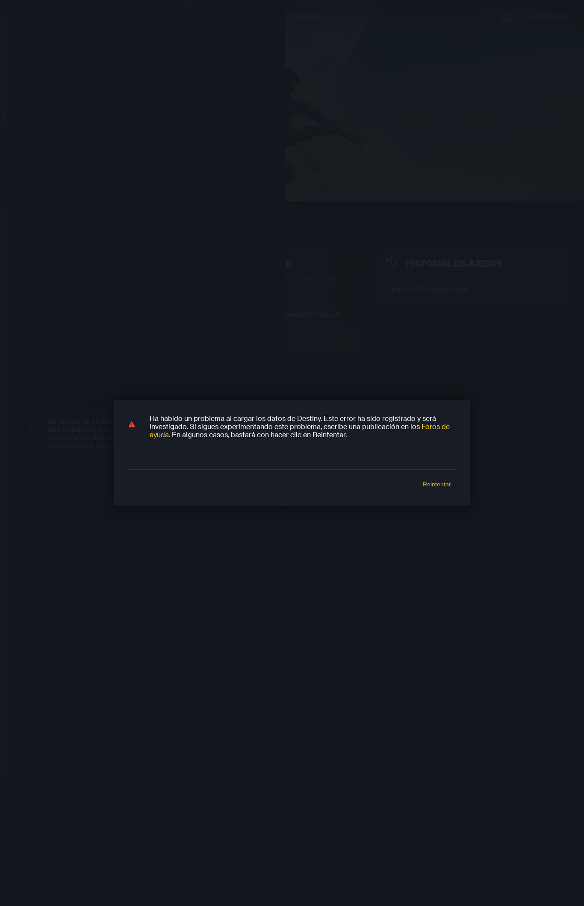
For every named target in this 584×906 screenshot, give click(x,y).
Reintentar (437, 484)
